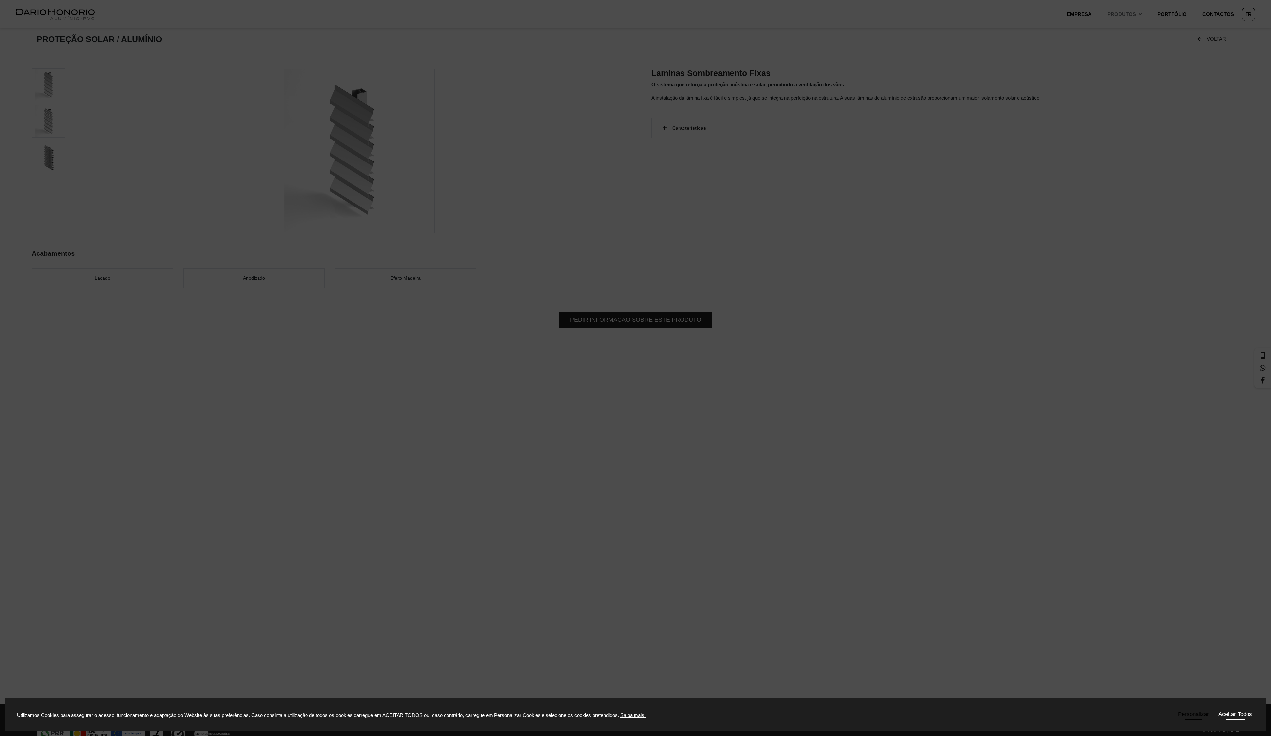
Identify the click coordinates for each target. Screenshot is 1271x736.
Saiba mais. (633, 715)
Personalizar (1193, 714)
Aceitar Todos (1235, 714)
